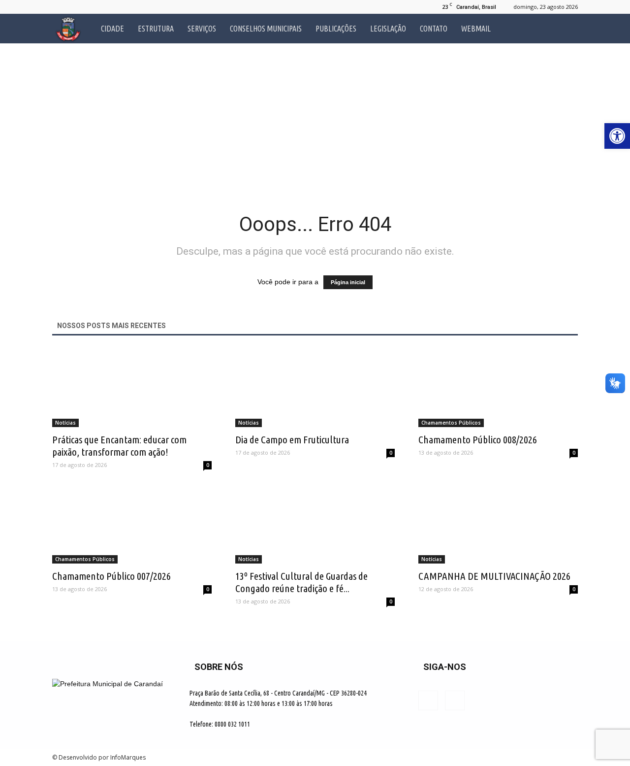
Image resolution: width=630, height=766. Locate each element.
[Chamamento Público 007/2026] (132, 524)
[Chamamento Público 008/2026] (498, 387)
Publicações (335, 28)
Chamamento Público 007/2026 (111, 576)
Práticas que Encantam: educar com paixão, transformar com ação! (119, 445)
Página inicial (348, 282)
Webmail (476, 28)
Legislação (388, 28)
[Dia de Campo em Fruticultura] (315, 387)
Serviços (202, 28)
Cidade (112, 28)
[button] (566, 28)
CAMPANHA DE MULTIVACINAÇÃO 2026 (494, 576)
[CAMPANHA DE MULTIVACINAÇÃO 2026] (498, 524)
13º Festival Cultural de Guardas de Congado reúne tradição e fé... (301, 582)
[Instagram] (75, 7)
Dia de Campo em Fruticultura (292, 439)
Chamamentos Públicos (451, 422)
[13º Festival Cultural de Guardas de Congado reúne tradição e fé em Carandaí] (315, 524)
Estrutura (156, 28)
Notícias (65, 422)
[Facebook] (59, 7)
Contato (433, 28)
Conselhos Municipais (266, 28)
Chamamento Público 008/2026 (477, 439)
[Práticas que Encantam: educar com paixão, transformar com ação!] (132, 387)
